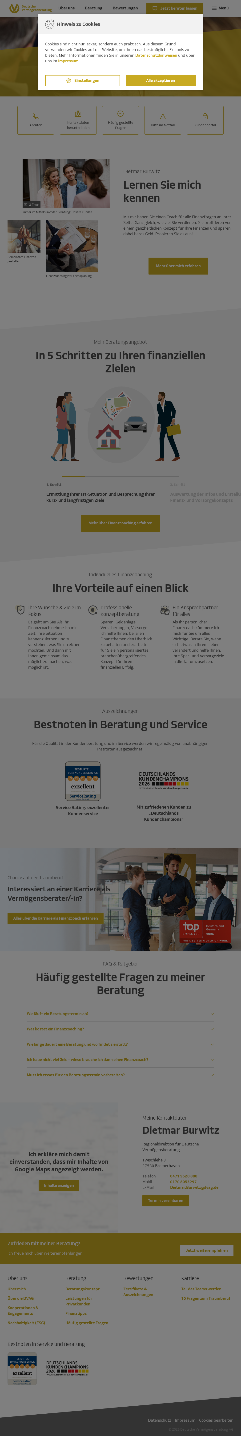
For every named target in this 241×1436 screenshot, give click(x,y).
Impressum (68, 61)
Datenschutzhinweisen (156, 55)
